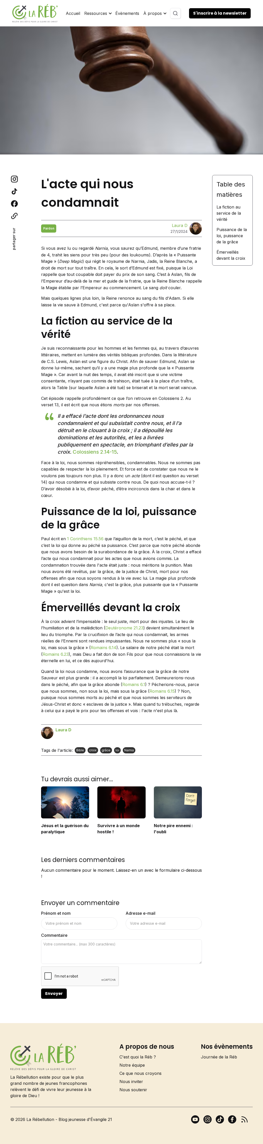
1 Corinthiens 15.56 (85, 538)
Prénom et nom (56, 913)
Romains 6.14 (103, 647)
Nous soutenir (133, 1089)
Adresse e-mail (140, 913)
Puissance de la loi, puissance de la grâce (232, 235)
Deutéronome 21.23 (124, 627)
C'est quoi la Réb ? (137, 1056)
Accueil (73, 13)
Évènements (127, 13)
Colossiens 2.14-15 (95, 452)
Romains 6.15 (162, 691)
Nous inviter (131, 1081)
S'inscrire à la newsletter (220, 13)
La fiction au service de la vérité (229, 213)
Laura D (179, 225)
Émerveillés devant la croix (231, 255)
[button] (97, 13)
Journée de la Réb (219, 1056)
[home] (35, 13)
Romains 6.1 (133, 684)
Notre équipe (132, 1065)
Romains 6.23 (56, 654)
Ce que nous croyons (140, 1073)
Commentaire (54, 935)
